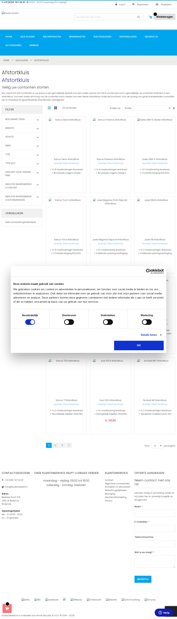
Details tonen (149, 334)
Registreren (143, 4)
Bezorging (110, 493)
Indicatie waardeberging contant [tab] (18, 186)
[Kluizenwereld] (22, 16)
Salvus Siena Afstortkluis (66, 159)
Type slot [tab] (10, 163)
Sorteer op (115, 108)
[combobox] (108, 17)
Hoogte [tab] (9, 136)
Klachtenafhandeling (116, 497)
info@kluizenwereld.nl (16, 486)
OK (139, 345)
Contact (109, 480)
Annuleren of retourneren (118, 486)
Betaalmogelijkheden (116, 490)
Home (6, 60)
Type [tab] (7, 154)
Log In (122, 4)
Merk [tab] (8, 145)
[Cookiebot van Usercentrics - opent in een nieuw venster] (148, 271)
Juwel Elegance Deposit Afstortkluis (110, 239)
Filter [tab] (9, 110)
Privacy (108, 500)
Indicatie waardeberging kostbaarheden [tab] (18, 198)
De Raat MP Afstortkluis (155, 400)
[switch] (69, 322)
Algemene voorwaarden (117, 483)
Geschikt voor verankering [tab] (18, 174)
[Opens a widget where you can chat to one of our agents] (164, 613)
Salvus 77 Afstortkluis (66, 400)
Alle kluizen (22, 60)
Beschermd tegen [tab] (15, 119)
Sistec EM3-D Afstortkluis (154, 159)
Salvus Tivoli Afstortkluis (66, 239)
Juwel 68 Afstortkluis (154, 239)
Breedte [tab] (9, 128)
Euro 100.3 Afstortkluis (111, 400)
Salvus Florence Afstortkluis (111, 159)
